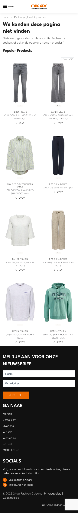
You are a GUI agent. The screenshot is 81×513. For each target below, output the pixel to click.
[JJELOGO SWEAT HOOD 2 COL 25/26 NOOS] (58, 302)
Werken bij (9, 438)
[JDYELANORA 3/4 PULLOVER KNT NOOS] (20, 230)
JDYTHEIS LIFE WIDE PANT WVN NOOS (58, 264)
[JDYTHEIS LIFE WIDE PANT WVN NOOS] (58, 230)
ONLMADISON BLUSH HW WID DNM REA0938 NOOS (58, 117)
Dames (54, 112)
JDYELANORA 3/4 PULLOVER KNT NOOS (20, 264)
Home (6, 17)
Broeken (54, 184)
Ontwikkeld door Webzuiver (58, 505)
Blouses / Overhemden (20, 184)
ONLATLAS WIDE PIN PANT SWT (58, 188)
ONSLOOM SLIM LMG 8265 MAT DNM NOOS (20, 117)
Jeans (24, 112)
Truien (24, 259)
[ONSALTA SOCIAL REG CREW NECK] (20, 302)
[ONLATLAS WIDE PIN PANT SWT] (58, 155)
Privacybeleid (52, 493)
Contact (7, 444)
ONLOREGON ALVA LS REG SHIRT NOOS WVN (20, 192)
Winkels (7, 432)
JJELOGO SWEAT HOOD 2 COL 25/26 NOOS (58, 336)
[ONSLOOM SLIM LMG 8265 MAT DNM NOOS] (20, 83)
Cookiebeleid (11, 497)
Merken (7, 413)
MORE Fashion (12, 450)
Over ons (8, 426)
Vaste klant (9, 420)
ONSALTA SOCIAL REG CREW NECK (20, 336)
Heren (16, 112)
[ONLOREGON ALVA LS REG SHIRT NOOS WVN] (20, 155)
